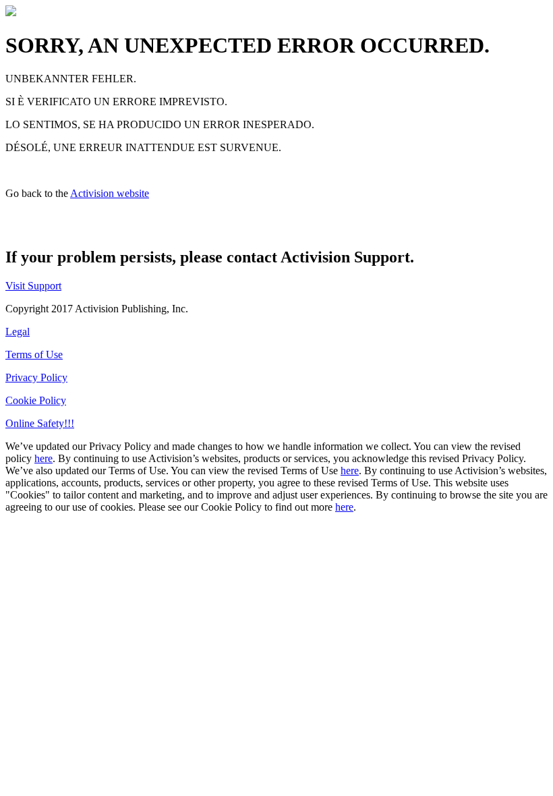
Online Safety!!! (39, 423)
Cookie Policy (35, 400)
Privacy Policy (36, 377)
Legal (17, 331)
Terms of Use (34, 354)
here (43, 458)
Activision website (109, 193)
